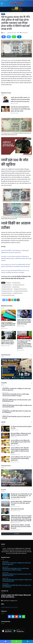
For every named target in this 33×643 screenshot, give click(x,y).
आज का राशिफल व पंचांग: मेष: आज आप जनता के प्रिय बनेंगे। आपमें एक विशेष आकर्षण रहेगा (21, 458)
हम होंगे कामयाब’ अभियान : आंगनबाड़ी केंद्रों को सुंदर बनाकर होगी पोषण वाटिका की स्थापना (21, 526)
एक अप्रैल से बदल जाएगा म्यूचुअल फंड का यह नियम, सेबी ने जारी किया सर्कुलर (7, 342)
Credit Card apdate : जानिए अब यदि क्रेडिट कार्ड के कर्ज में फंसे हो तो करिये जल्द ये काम (8, 324)
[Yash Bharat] (16, 3)
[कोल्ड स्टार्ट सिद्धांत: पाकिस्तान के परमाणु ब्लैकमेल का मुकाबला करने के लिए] (5, 436)
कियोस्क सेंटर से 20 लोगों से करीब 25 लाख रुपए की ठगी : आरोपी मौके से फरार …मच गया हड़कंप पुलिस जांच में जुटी (21, 495)
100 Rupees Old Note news (7, 291)
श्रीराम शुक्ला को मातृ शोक (17, 509)
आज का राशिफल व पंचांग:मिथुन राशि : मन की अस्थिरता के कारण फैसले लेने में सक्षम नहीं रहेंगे (20, 442)
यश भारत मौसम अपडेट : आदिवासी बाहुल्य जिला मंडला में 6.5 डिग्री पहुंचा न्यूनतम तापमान (21, 503)
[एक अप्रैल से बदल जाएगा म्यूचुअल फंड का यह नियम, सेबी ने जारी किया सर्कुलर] (8, 335)
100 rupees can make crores (18, 284)
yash (4, 32)
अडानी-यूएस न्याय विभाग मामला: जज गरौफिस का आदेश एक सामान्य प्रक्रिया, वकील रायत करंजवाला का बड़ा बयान (20, 99)
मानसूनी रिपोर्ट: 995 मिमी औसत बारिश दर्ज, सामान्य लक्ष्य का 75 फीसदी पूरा (14, 484)
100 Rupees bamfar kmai (7, 284)
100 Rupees (8, 282)
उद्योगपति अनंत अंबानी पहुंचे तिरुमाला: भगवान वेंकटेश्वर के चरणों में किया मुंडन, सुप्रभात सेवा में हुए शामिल (20, 109)
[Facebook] (3, 36)
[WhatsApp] (14, 36)
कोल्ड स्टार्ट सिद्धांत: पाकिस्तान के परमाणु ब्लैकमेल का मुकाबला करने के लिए (21, 434)
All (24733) (16, 533)
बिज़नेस (3, 14)
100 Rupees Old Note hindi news (20, 289)
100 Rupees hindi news (6, 286)
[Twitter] (9, 36)
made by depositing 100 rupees (8, 295)
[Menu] (2, 4)
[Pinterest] (9, 300)
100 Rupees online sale (17, 293)
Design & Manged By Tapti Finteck (9, 607)
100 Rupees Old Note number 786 (20, 291)
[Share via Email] (18, 300)
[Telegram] (19, 36)
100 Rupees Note (15, 286)
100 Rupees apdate (16, 282)
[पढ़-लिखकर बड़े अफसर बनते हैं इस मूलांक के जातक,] (5, 429)
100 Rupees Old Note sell (7, 293)
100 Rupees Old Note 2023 (7, 289)
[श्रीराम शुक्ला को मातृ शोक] (5, 511)
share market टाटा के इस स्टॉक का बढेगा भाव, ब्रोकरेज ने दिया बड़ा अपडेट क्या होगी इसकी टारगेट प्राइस (24, 322)
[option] (16, 477)
